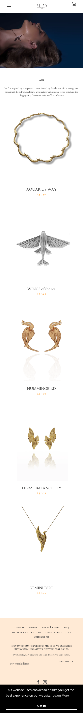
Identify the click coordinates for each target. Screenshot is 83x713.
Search (19, 627)
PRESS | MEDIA (51, 627)
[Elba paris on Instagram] (45, 682)
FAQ (66, 627)
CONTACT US (41, 637)
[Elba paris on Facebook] (38, 682)
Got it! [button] (41, 705)
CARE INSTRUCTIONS (58, 632)
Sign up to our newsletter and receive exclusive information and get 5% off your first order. (41, 647)
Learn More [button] (61, 695)
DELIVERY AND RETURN (26, 632)
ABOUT (33, 627)
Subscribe (64, 661)
